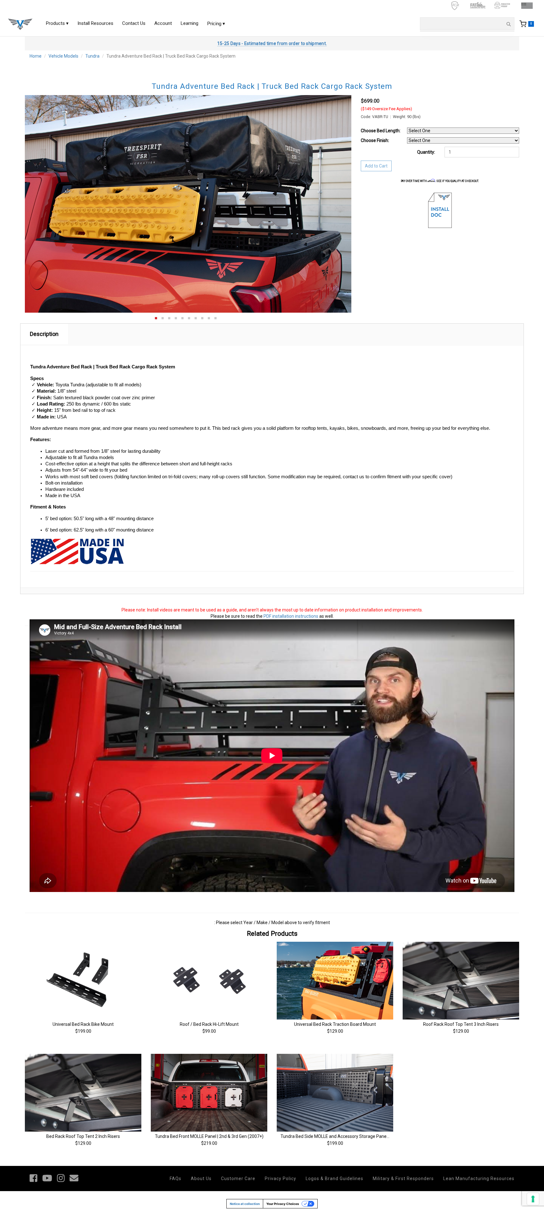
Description (44, 334)
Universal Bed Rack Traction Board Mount (335, 1024)
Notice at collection (245, 1204)
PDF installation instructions (291, 616)
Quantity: (426, 152)
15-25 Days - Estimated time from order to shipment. (272, 43)
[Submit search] (508, 24)
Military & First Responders (403, 1178)
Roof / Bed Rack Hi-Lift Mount (209, 1024)
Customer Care (238, 1178)
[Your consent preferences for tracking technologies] (533, 1199)
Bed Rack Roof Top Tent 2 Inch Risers (83, 1136)
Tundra (92, 56)
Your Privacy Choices (282, 1204)
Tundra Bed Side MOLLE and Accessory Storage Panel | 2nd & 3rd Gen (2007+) (357, 1136)
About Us (201, 1178)
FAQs (175, 1178)
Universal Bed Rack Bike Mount (83, 1024)
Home (36, 56)
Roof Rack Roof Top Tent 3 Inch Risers (461, 1024)
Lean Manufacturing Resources (478, 1178)
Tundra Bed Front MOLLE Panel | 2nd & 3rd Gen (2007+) (209, 1136)
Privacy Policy (280, 1178)
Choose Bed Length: (380, 130)
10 (215, 318)
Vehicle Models (63, 56)
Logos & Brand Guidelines (334, 1178)
